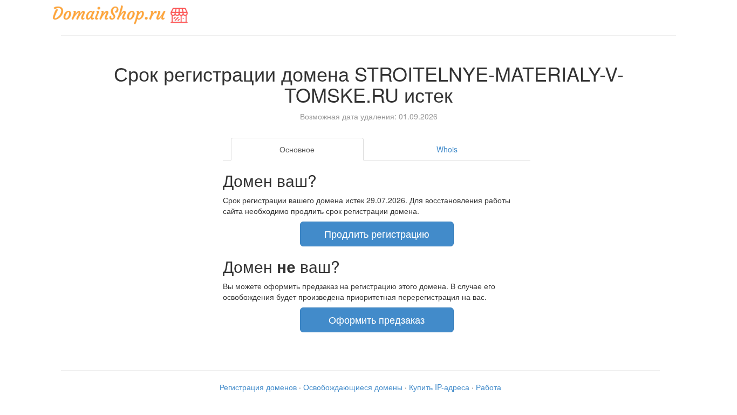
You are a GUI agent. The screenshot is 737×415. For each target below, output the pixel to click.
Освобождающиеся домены (352, 386)
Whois (447, 149)
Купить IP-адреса (439, 386)
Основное (297, 149)
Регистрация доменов (258, 386)
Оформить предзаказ (377, 319)
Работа (488, 386)
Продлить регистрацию (376, 233)
